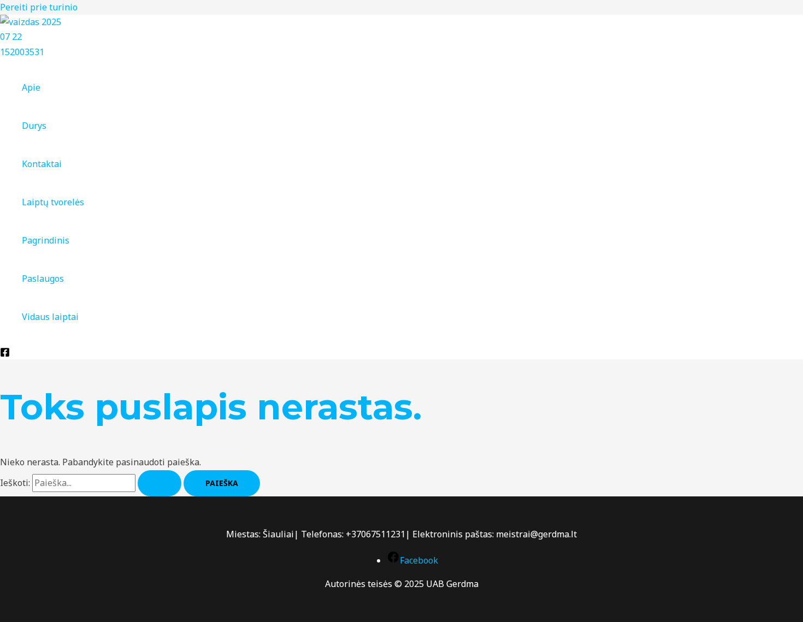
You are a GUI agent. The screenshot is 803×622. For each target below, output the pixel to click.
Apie (31, 87)
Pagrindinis (45, 240)
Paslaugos (43, 279)
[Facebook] (5, 354)
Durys (34, 126)
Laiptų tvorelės (53, 202)
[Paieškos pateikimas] (159, 483)
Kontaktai (42, 164)
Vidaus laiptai (50, 317)
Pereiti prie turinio (39, 7)
